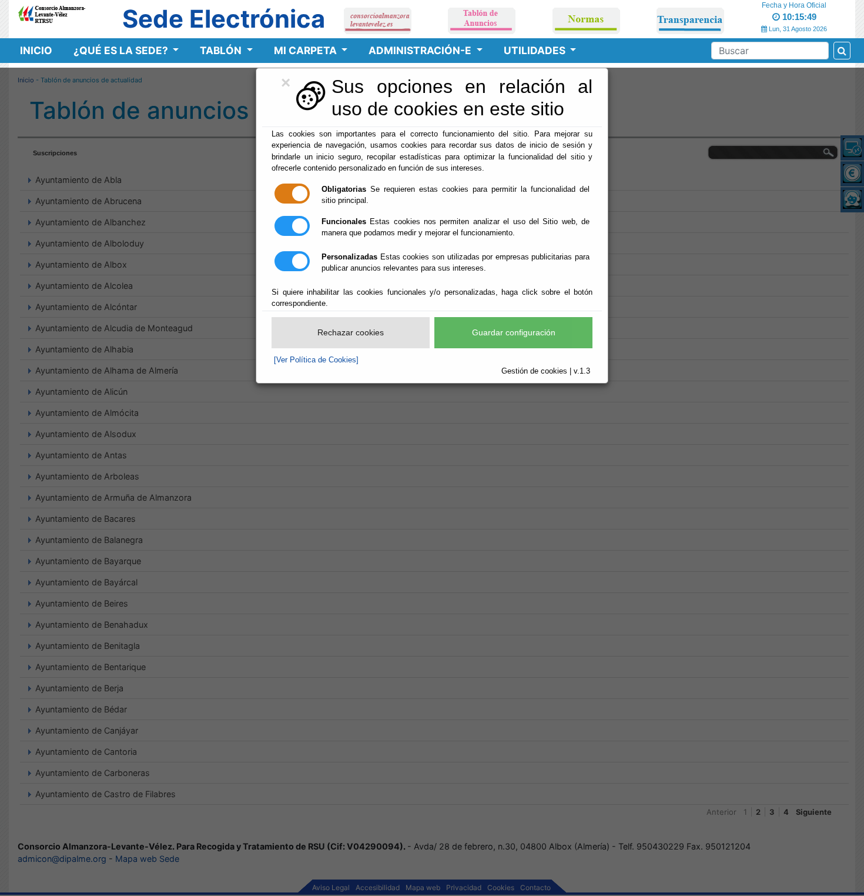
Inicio (36, 50)
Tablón (222, 50)
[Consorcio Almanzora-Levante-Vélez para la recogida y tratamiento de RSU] (51, 12)
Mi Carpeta (306, 50)
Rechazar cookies (350, 332)
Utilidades (536, 50)
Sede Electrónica (223, 19)
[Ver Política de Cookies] (316, 359)
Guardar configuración (513, 332)
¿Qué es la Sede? (121, 50)
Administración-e (421, 50)
